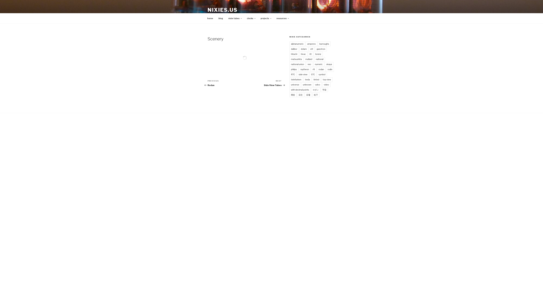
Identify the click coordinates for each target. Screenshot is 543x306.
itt (311, 54)
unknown (307, 84)
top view (327, 79)
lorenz (318, 54)
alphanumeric (297, 44)
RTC (293, 74)
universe (295, 84)
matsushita (296, 59)
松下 (316, 95)
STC (313, 74)
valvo (317, 84)
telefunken (296, 79)
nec (309, 64)
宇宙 (324, 90)
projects (265, 18)
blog (220, 18)
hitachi (294, 54)
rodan (321, 69)
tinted (316, 79)
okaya (329, 64)
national (319, 59)
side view (303, 74)
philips (294, 69)
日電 (308, 95)
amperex (311, 44)
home (210, 18)
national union (297, 64)
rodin (330, 69)
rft (314, 69)
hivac (303, 54)
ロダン (316, 90)
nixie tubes (234, 18)
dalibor (294, 49)
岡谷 (293, 95)
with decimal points (300, 90)
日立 (301, 95)
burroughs (324, 44)
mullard (308, 59)
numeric (319, 64)
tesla (307, 79)
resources (281, 18)
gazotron (321, 49)
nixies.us (223, 10)
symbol (322, 74)
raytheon (304, 69)
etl (311, 49)
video (326, 84)
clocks (250, 18)
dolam (304, 49)
